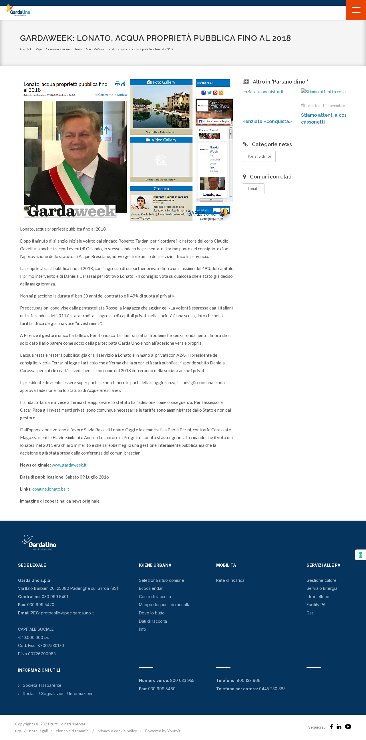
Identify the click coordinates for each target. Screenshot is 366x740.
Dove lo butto (152, 612)
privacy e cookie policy (117, 730)
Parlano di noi (259, 156)
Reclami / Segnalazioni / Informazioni (57, 693)
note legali (38, 730)
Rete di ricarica (230, 580)
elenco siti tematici (72, 730)
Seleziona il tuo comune (161, 580)
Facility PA (316, 604)
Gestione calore (322, 580)
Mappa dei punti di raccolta (164, 604)
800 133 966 (248, 680)
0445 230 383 (272, 688)
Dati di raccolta (153, 621)
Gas (310, 612)
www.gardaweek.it (69, 464)
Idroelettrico (318, 596)
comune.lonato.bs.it (50, 488)
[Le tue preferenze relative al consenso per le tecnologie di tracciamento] (360, 554)
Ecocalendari (151, 588)
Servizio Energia (322, 588)
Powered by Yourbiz (162, 730)
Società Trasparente (42, 685)
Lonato (254, 188)
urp (18, 730)
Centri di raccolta (155, 596)
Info (142, 629)
